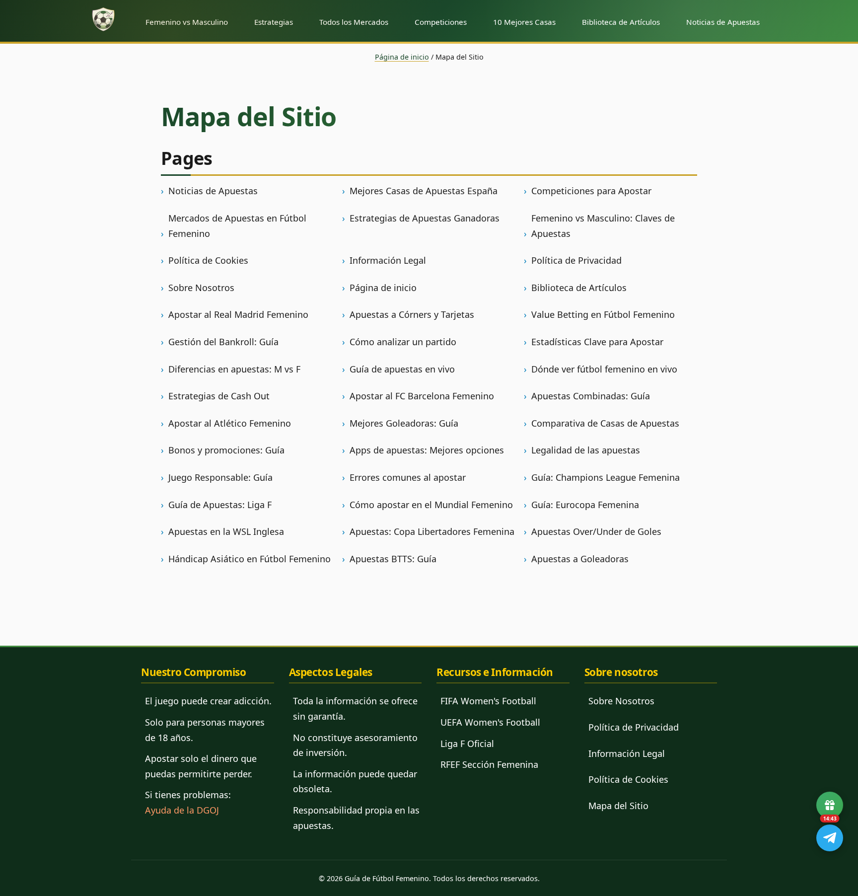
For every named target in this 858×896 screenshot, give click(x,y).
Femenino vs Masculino (186, 22)
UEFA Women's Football (490, 722)
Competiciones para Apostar (591, 191)
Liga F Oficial (467, 743)
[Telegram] (829, 837)
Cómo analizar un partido (403, 342)
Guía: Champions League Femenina (605, 477)
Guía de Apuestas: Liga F (220, 505)
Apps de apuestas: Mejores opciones (427, 450)
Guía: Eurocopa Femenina (585, 505)
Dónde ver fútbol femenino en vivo (604, 369)
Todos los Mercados (353, 22)
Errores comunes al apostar (408, 477)
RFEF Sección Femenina (489, 764)
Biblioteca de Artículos (621, 22)
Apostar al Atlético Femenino (229, 423)
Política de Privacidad (576, 260)
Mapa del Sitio (618, 806)
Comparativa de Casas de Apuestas (605, 423)
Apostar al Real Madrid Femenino (238, 314)
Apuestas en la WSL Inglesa (226, 531)
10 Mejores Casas (524, 22)
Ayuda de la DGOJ (182, 810)
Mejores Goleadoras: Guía (404, 423)
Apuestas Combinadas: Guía (590, 396)
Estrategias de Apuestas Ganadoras (425, 218)
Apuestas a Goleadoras (580, 559)
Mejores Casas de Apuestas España (424, 191)
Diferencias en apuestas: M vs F (234, 369)
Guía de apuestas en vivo (402, 369)
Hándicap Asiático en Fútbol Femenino (249, 559)
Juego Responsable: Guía (220, 477)
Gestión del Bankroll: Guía (223, 342)
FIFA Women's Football (488, 701)
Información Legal (388, 260)
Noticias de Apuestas (723, 22)
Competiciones (441, 22)
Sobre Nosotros (201, 288)
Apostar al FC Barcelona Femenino (422, 396)
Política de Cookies (208, 260)
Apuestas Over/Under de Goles (596, 531)
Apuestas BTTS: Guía (393, 559)
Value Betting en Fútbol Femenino (603, 314)
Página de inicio (402, 57)
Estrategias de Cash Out (219, 396)
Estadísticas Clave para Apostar (597, 342)
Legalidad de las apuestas (585, 450)
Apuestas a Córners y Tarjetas (412, 314)
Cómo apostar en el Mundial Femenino (431, 505)
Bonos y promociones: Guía (226, 450)
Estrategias (273, 22)
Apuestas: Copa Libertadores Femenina (432, 531)
